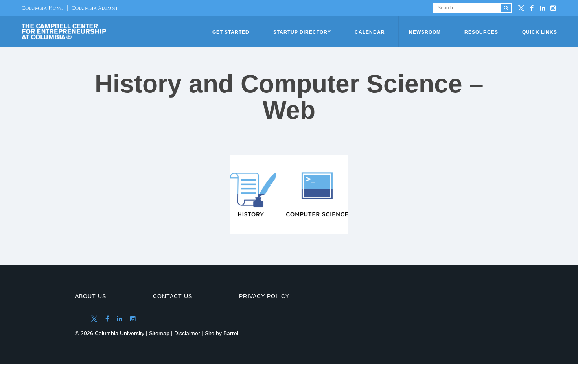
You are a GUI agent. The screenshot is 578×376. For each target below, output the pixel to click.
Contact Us (172, 296)
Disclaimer (187, 333)
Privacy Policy (264, 296)
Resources (481, 32)
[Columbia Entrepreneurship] (112, 31)
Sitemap (159, 333)
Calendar (370, 32)
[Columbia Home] (42, 8)
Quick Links (539, 32)
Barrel (230, 333)
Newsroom (425, 32)
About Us (90, 296)
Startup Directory (302, 32)
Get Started (230, 32)
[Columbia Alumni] (92, 8)
